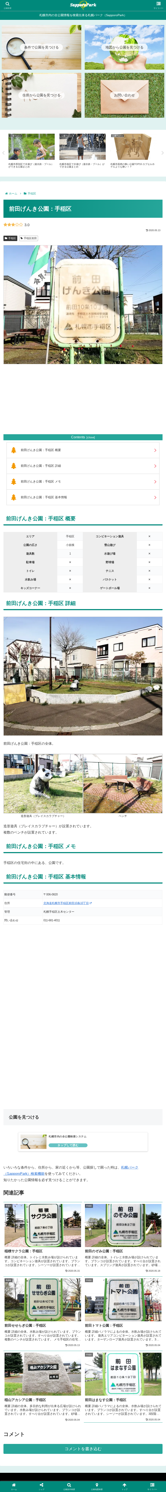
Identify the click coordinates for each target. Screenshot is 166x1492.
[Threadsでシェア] (65, 1235)
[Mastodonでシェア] (65, 1223)
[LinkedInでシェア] (83, 1247)
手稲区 (12, 238)
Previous (3, 153)
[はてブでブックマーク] (102, 1235)
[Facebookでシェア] (27, 1235)
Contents (78, 437)
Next (163, 153)
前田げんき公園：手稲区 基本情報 (44, 497)
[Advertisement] (83, 399)
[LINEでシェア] (138, 1235)
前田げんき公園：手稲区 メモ (41, 481)
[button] (120, 1247)
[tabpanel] (31, 152)
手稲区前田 (30, 238)
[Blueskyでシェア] (102, 1223)
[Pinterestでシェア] (46, 1247)
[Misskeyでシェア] (138, 1223)
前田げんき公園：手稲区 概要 (41, 450)
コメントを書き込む (83, 1449)
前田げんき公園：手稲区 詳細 (41, 465)
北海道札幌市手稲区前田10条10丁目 (66, 903)
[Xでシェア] (27, 1223)
